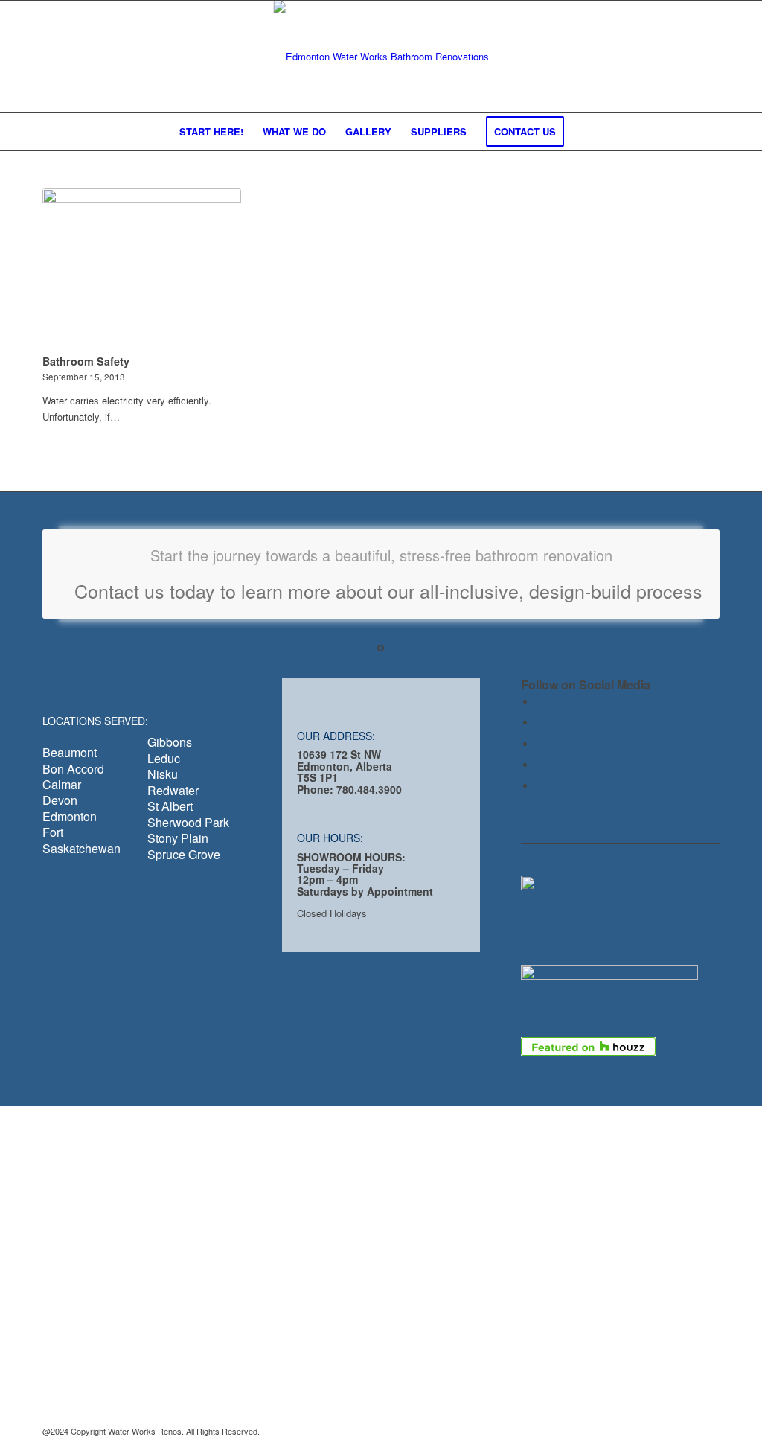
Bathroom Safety (85, 361)
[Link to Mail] (539, 765)
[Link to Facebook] (539, 702)
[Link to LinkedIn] (539, 744)
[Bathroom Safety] (141, 268)
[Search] (583, 131)
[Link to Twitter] (539, 722)
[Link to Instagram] (539, 786)
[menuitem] (211, 131)
